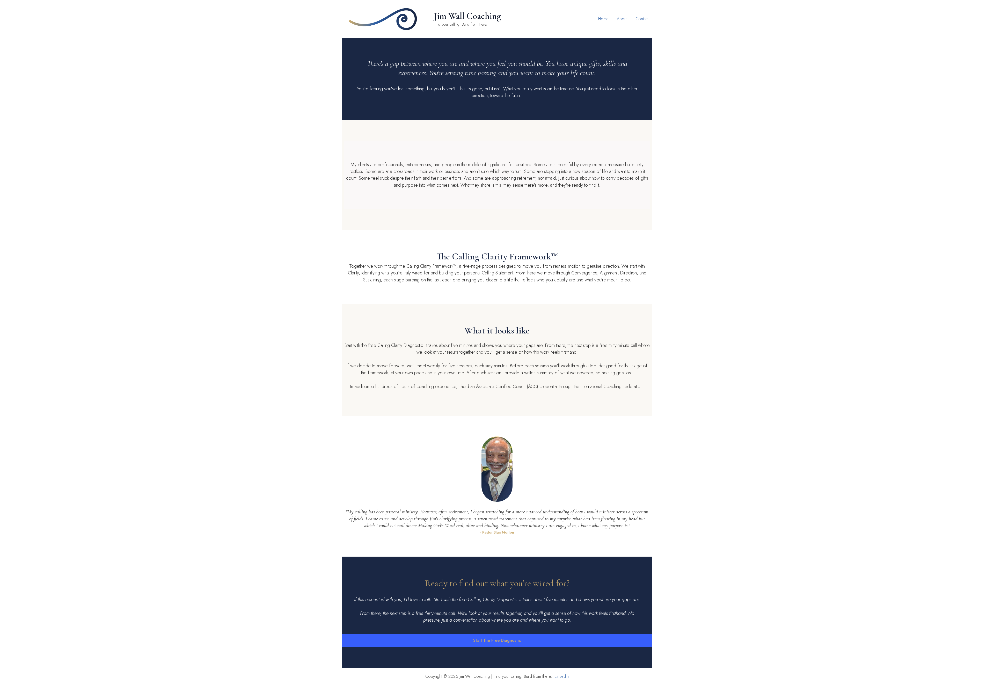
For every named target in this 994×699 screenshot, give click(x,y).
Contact (641, 19)
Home (603, 19)
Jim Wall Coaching (467, 16)
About (622, 19)
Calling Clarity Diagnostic (400, 345)
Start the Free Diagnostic (497, 640)
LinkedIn (562, 676)
